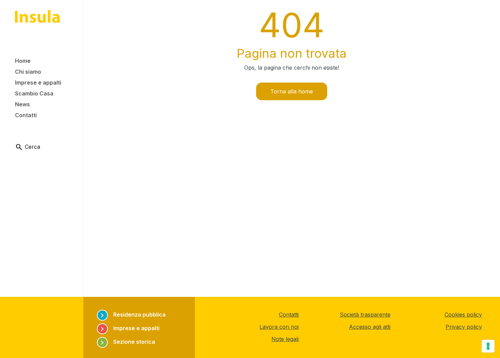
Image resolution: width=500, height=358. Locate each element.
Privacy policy (464, 326)
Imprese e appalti (129, 328)
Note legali (285, 339)
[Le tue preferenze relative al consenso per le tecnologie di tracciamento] (488, 346)
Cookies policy (463, 314)
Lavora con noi (279, 326)
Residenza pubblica (132, 315)
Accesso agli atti (369, 326)
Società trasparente (365, 314)
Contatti (289, 314)
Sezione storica (126, 342)
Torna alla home (291, 91)
